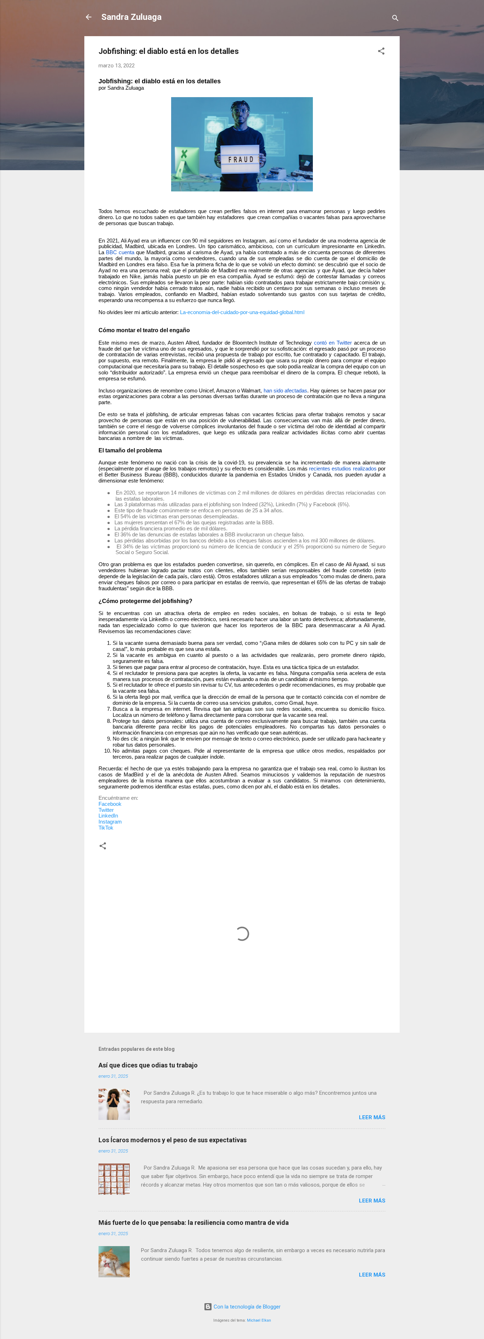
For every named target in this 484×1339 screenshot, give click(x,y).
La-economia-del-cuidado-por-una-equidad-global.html (242, 312)
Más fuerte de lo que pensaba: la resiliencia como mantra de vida (194, 1222)
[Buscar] (395, 19)
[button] (381, 52)
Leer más (372, 1117)
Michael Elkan (259, 1320)
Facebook (110, 804)
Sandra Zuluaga (131, 17)
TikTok (106, 828)
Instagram (110, 822)
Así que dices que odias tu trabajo (148, 1065)
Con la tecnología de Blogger (246, 1307)
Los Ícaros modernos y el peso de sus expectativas (173, 1140)
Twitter (106, 810)
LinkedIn (108, 816)
